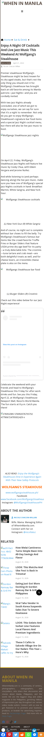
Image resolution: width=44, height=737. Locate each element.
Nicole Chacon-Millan (11, 66)
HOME (5, 726)
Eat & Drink (5, 63)
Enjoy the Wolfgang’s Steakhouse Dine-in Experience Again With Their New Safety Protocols (22, 477)
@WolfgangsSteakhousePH (28, 502)
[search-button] (39, 592)
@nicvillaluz (29, 532)
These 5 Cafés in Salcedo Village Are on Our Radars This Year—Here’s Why (29, 647)
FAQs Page (6, 716)
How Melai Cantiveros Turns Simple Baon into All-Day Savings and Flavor (29, 552)
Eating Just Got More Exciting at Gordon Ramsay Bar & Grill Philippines (28, 588)
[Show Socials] (34, 730)
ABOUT (27, 726)
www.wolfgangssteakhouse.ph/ (22, 492)
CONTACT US (26, 729)
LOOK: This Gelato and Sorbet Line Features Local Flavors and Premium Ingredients (29, 627)
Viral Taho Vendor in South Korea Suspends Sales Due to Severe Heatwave (29, 608)
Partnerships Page (18, 713)
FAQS (37, 729)
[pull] (22, 11)
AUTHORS (15, 726)
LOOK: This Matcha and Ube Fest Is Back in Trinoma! (29, 570)
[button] (5, 730)
